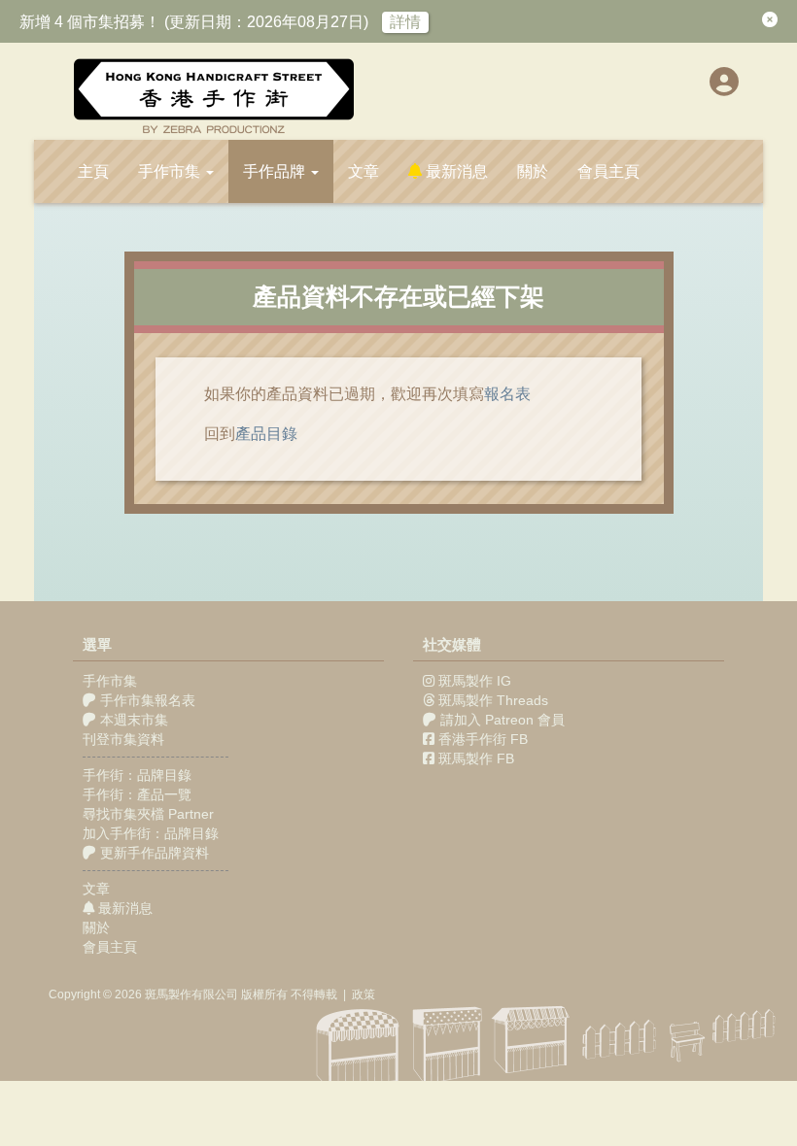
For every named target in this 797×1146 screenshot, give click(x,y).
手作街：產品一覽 (137, 794)
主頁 (93, 171)
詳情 (405, 22)
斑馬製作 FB (476, 758)
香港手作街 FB (483, 739)
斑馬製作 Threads (493, 700)
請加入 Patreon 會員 (502, 719)
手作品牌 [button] (276, 171)
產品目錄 (266, 433)
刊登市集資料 (123, 739)
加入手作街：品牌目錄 (151, 833)
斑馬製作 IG (474, 681)
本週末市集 (132, 719)
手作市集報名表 (145, 700)
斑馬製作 (168, 994)
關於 (532, 171)
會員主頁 (608, 171)
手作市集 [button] (171, 171)
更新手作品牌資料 (152, 852)
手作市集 (110, 681)
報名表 (507, 394)
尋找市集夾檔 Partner (148, 814)
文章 (363, 171)
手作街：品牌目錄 (137, 775)
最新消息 (455, 171)
